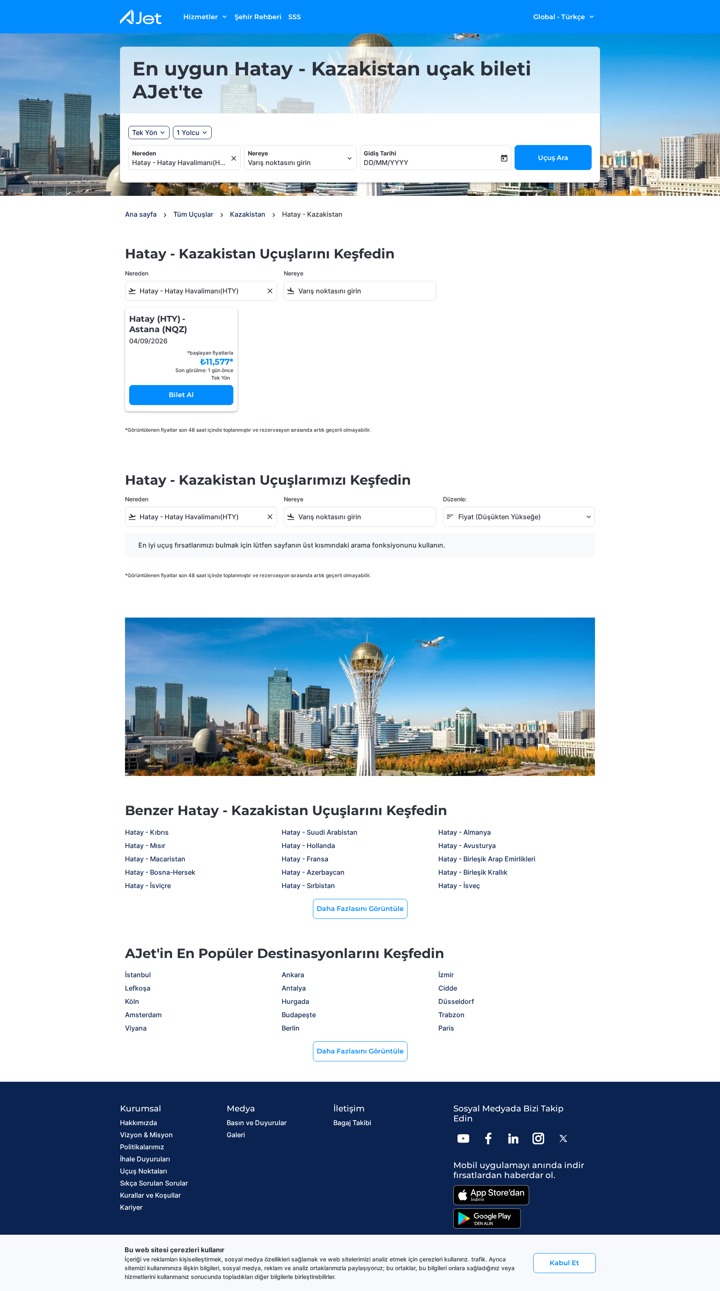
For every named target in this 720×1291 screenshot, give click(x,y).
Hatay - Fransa (305, 859)
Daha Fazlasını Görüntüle (360, 909)
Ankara (293, 975)
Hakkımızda (138, 1122)
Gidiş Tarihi (380, 153)
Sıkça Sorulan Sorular (154, 1183)
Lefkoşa (137, 988)
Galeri (236, 1135)
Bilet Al (181, 395)
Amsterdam (143, 1015)
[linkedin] (513, 1138)
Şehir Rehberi (258, 17)
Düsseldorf (456, 1001)
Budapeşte (299, 1015)
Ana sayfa (141, 214)
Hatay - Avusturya (467, 845)
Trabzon (451, 1015)
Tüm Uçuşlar (193, 214)
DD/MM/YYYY (386, 162)
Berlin (291, 1028)
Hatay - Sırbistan (308, 885)
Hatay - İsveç (459, 885)
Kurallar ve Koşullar (150, 1195)
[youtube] (463, 1138)
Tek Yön (145, 132)
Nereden (144, 153)
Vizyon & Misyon (146, 1135)
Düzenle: (455, 499)
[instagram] (538, 1138)
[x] (563, 1138)
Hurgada (295, 1001)
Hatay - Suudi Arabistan (320, 832)
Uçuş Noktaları (143, 1171)
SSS (294, 17)
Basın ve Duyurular (257, 1122)
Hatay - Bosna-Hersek (160, 872)
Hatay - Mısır (145, 845)
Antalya (294, 988)
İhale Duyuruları (145, 1159)
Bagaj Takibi (352, 1122)
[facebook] (488, 1138)
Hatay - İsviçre (148, 885)
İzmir (446, 975)
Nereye (258, 153)
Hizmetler (206, 17)
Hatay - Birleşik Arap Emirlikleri (486, 859)
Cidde (447, 988)
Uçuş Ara (553, 158)
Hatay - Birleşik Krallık (473, 872)
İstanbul (138, 975)
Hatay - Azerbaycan (313, 872)
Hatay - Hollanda (308, 845)
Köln (132, 1001)
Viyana (136, 1028)
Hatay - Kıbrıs (147, 832)
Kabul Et (564, 1263)
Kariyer (131, 1207)
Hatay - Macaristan (155, 859)
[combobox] (180, 163)
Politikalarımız (142, 1147)
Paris (446, 1028)
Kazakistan (247, 214)
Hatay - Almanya (464, 832)
